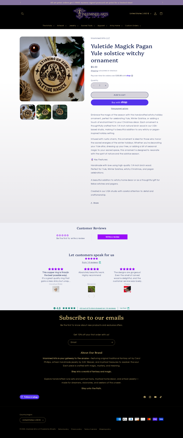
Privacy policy (76, 429)
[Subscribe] (112, 342)
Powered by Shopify (48, 429)
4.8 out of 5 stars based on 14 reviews (98, 308)
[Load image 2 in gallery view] (43, 112)
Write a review (112, 237)
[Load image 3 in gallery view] (60, 112)
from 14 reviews (90, 262)
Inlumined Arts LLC (33, 429)
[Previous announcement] (20, 2)
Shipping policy (105, 429)
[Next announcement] (162, 2)
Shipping (94, 71)
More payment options (119, 108)
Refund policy (63, 429)
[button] (22, 13)
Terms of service (90, 429)
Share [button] (96, 203)
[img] (91, 259)
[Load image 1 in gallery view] (27, 112)
